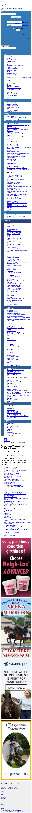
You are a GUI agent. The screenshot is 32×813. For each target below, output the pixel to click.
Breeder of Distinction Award (14, 300)
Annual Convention (12, 91)
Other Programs (11, 142)
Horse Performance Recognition (15, 298)
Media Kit (9, 429)
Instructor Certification (13, 183)
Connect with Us (5, 38)
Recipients (10, 302)
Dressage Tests (11, 355)
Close (2, 9)
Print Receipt (10, 228)
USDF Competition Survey (14, 364)
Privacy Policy (3, 788)
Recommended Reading (13, 128)
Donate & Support (26, 38)
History (9, 58)
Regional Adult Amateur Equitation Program (18, 319)
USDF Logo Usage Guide (14, 433)
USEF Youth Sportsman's (13, 289)
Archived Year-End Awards (11, 479)
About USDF (10, 55)
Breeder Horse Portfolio (13, 244)
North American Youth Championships (17, 314)
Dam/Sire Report (11, 245)
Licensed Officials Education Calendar (17, 203)
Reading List (10, 185)
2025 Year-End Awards (10, 474)
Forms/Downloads (5, 798)
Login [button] (17, 30)
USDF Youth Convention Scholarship (14, 526)
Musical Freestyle (11, 320)
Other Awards (7, 514)
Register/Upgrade (11, 237)
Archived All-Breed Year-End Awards (14, 480)
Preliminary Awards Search (11, 471)
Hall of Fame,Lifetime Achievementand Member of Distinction (14, 258)
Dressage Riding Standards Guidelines (17, 189)
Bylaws (9, 85)
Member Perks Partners (13, 76)
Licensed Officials (12, 386)
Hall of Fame (10, 62)
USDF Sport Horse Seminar (14, 139)
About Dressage (11, 56)
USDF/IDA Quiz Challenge (14, 145)
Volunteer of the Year (12, 263)
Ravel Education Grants (13, 286)
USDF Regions (11, 64)
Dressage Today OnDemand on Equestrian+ (18, 169)
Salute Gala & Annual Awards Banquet (17, 250)
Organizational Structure (13, 89)
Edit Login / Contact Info (13, 234)
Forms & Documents (9, 535)
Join (8, 108)
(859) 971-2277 (7, 784)
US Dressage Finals (12, 311)
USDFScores (10, 358)
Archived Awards (8, 477)
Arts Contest (10, 295)
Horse (8, 235)
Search (11, 273)
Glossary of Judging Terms (14, 197)
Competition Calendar (13, 356)
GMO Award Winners (9, 491)
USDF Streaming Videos (13, 217)
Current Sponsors (11, 74)
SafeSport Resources (12, 96)
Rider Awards (10, 297)
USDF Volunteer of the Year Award (13, 492)
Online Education (11, 160)
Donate (2, 804)
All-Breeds (10, 271)
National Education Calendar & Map (16, 117)
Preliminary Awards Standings (12, 468)
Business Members (12, 73)
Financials (9, 92)
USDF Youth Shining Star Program (13, 531)
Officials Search (11, 326)
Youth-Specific (11, 148)
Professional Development (14, 182)
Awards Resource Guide (13, 248)
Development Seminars (13, 180)
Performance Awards (9, 482)
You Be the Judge (12, 177)
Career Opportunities (12, 95)
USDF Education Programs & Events (17, 119)
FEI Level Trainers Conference (15, 144)
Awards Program (11, 247)
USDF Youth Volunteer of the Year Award (15, 494)
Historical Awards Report (15, 276)
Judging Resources (12, 201)
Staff (8, 71)
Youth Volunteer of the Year (14, 265)
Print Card (10, 226)
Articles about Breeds (9, 508)
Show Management (12, 325)
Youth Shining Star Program (14, 285)
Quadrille (9, 323)
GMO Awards (11, 260)
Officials (9, 80)
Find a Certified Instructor (14, 107)
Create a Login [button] (17, 32)
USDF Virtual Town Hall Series (15, 176)
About (2, 792)
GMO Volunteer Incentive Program (16, 262)
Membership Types (12, 61)
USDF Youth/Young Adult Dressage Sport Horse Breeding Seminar (18, 153)
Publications (10, 423)
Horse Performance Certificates (15, 349)
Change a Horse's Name (13, 241)
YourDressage (11, 427)
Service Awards (8, 488)
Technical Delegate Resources (15, 200)
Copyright (9, 788)
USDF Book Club (12, 173)
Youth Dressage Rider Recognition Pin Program (16, 528)
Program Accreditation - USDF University (18, 416)
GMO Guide (10, 405)
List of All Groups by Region (14, 411)
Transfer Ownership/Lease (14, 238)
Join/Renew (4, 803)
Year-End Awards (11, 269)
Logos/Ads (10, 432)
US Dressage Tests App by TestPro (16, 216)
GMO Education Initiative (14, 165)
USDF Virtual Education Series (15, 175)
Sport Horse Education (13, 132)
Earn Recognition (11, 162)
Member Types (11, 225)
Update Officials (11, 407)
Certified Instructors (12, 79)
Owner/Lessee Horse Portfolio (15, 242)
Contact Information (12, 68)
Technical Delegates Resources (15, 387)
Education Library (12, 159)
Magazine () (15, 65)
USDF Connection (12, 424)
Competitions (10, 116)
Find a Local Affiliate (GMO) (15, 105)
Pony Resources (11, 204)
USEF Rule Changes (12, 359)
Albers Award (7, 517)
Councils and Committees (14, 88)
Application (11, 301)
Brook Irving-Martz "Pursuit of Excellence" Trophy (17, 522)
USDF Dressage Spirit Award (11, 532)
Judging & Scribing (12, 104)
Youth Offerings (11, 67)
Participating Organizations (11, 503)
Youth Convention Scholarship (15, 288)
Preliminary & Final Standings (15, 272)
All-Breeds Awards (9, 495)
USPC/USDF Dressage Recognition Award (18, 283)
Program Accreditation (13, 163)
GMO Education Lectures (14, 166)
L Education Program (12, 123)
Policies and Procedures (13, 86)
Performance (10, 268)
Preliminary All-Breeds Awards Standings (15, 470)
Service (9, 254)
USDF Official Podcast (13, 195)
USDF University (11, 157)
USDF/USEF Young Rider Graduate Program (19, 147)
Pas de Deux (10, 322)
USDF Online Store (12, 214)
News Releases (11, 435)
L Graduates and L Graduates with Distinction (19, 77)
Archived (12, 275)
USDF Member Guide (13, 426)
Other (8, 294)
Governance (10, 82)
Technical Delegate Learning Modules (17, 168)
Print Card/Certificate (12, 240)
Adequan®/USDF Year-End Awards (13, 486)
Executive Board (11, 70)
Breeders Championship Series (15, 316)
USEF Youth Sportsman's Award (12, 534)
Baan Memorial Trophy (10, 523)
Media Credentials (12, 430)
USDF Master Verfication (14, 231)
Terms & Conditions (15, 788)
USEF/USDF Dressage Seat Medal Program (18, 317)
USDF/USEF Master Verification (15, 232)
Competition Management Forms (15, 328)
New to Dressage (11, 102)
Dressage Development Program (15, 179)
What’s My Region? (12, 229)
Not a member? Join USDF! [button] (17, 34)
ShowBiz (9, 329)
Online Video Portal (12, 141)
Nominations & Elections (13, 94)
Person (9, 223)
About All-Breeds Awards (10, 497)
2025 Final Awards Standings (11, 473)
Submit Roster (11, 408)
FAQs (8, 98)
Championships (11, 310)
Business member (18, 28)
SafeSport (3, 797)
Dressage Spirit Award (13, 291)
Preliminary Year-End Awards (11, 467)
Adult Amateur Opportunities (14, 198)
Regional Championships (13, 313)
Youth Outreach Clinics (13, 151)
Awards (6, 439)
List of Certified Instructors (14, 393)
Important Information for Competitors (14, 501)
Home (5, 438)
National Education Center (14, 59)
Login (16, 17)
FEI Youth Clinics (11, 150)
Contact (3, 805)
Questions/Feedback (6, 800)
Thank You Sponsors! (15, 38)
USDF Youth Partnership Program (16, 156)
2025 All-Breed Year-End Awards (12, 476)
